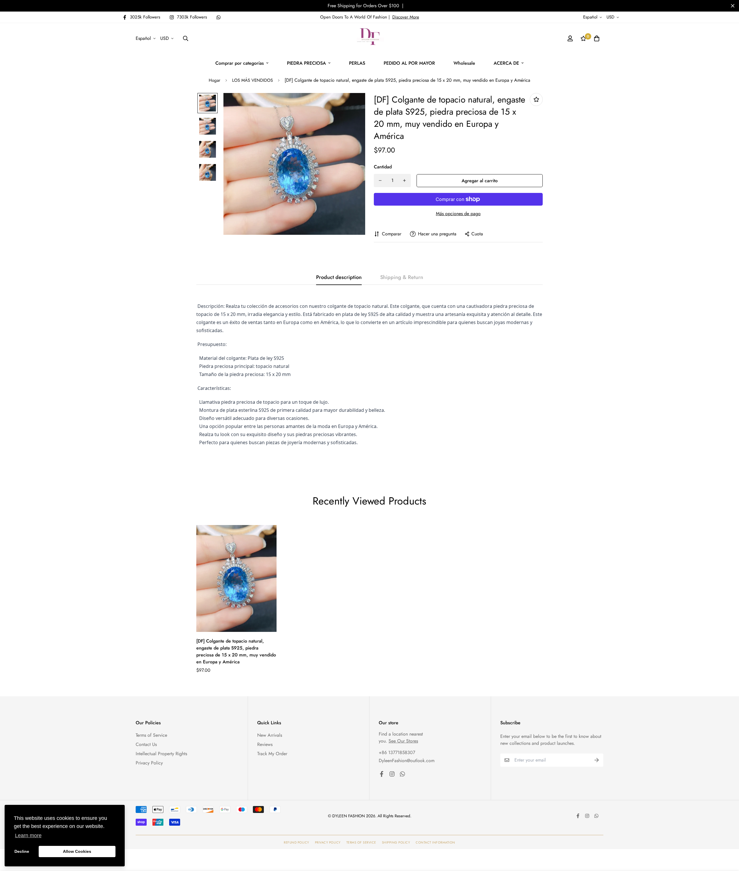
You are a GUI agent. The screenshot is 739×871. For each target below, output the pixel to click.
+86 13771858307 (397, 752)
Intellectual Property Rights (161, 753)
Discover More (405, 17)
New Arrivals (269, 735)
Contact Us (146, 744)
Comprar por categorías (239, 63)
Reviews (265, 744)
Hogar (214, 80)
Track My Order (272, 753)
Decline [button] (21, 851)
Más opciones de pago (458, 213)
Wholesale (464, 63)
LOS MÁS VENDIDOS (252, 80)
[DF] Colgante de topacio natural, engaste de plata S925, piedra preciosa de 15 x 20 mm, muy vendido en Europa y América (236, 651)
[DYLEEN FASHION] (369, 38)
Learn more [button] (28, 835)
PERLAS (357, 63)
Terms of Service (151, 735)
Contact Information (435, 842)
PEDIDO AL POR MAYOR (409, 63)
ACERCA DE (506, 63)
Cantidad (383, 166)
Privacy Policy (149, 763)
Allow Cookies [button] (77, 851)
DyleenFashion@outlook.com (406, 760)
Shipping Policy (396, 842)
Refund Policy (296, 842)
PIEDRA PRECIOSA (306, 63)
